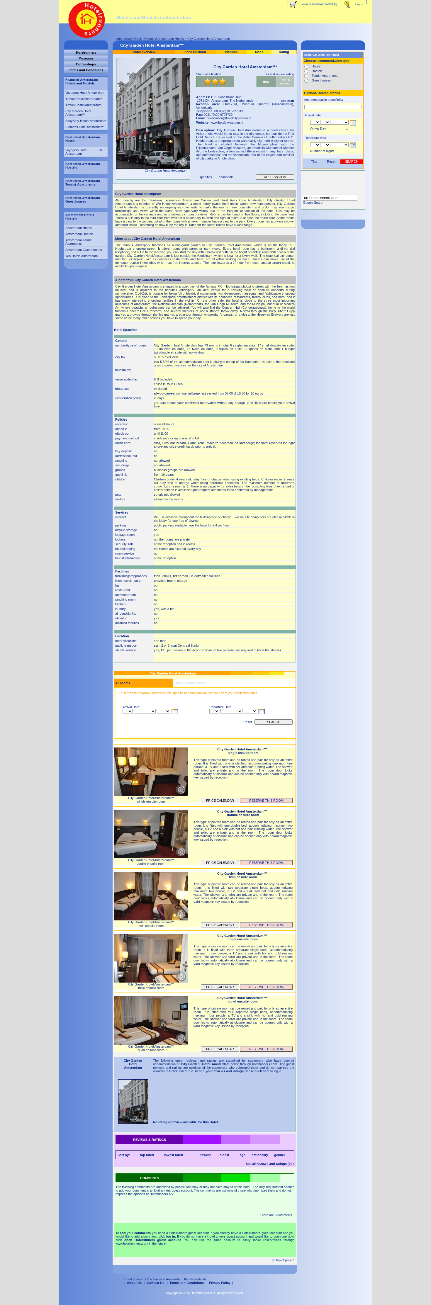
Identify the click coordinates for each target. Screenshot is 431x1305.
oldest (224, 1155)
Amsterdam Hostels (79, 234)
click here (262, 1071)
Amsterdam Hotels (170, 38)
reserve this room (266, 800)
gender (279, 1155)
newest (205, 1155)
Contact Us (155, 1282)
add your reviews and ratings (221, 1071)
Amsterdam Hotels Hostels (135, 38)
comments (226, 177)
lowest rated (173, 1155)
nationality (260, 1155)
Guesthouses (321, 80)
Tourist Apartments (325, 75)
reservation (275, 177)
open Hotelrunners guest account (152, 1240)
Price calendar (220, 800)
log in (170, 1236)
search (273, 722)
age (242, 1155)
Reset (247, 722)
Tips (314, 161)
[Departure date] (352, 148)
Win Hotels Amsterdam (81, 256)
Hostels (317, 71)
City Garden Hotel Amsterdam (78, 112)
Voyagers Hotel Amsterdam (84, 92)
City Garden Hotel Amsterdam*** (152, 45)
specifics (205, 177)
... (347, 128)
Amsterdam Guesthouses (83, 250)
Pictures (231, 52)
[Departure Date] (261, 714)
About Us (134, 1282)
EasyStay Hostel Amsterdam (85, 121)
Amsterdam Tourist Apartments (78, 241)
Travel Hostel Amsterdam (83, 105)
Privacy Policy (219, 1282)
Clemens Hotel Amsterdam (84, 127)
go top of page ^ (283, 1260)
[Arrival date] (174, 714)
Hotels (316, 66)
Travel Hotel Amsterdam (82, 99)
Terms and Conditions (186, 1282)
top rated (147, 1155)
